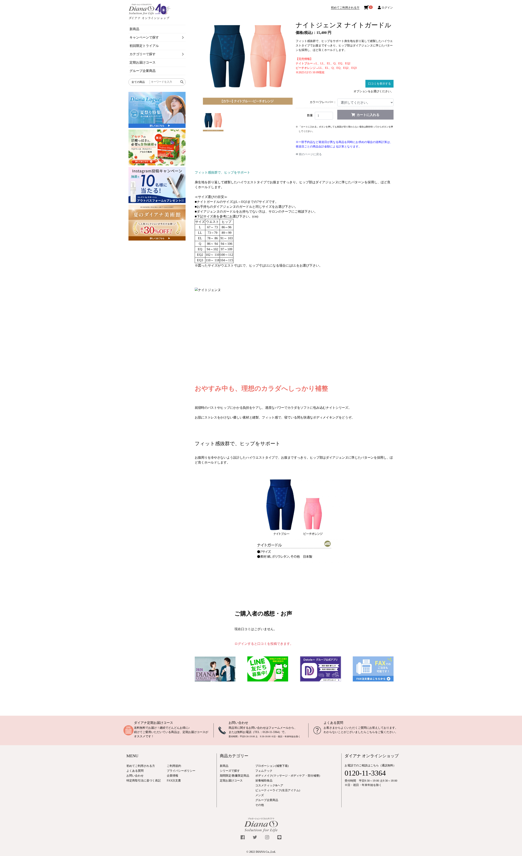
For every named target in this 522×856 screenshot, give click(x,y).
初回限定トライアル (144, 45)
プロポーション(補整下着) (272, 765)
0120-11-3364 (271, 732)
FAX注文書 (174, 780)
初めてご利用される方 (345, 7)
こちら (370, 732)
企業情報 (172, 775)
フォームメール (279, 727)
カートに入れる (368, 114)
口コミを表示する (379, 83)
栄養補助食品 (263, 780)
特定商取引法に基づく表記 (143, 780)
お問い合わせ (238, 722)
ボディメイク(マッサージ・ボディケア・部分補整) (287, 775)
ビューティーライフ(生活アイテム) (277, 790)
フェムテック (263, 770)
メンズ (259, 795)
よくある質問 (333, 722)
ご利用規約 (174, 765)
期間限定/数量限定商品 (234, 775)
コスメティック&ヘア (269, 785)
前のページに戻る (310, 154)
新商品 (134, 29)
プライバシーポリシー (181, 770)
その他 (259, 805)
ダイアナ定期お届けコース (153, 722)
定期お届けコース (142, 62)
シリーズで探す (230, 770)
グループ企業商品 (142, 71)
